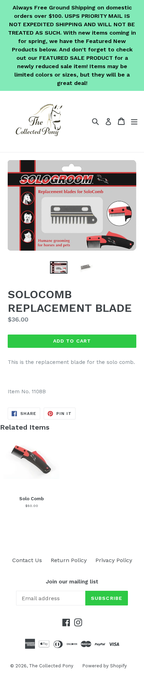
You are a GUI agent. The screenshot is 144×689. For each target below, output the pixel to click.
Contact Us (27, 560)
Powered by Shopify (104, 665)
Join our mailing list (72, 582)
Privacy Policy (113, 560)
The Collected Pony (51, 665)
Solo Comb (31, 498)
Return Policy (69, 560)
